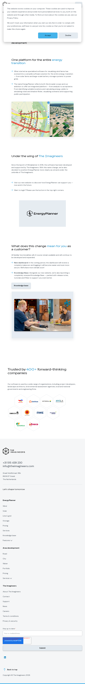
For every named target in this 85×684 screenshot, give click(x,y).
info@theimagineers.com (18, 466)
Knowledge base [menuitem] (9, 535)
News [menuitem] (5, 606)
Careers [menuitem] (6, 611)
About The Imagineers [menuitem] (12, 591)
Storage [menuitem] (6, 521)
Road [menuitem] (5, 554)
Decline (68, 35)
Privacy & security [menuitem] (10, 621)
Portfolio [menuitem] (6, 568)
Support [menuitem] (6, 601)
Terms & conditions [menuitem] (11, 616)
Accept (48, 35)
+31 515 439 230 (12, 462)
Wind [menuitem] (5, 506)
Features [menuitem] (6, 540)
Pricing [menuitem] (5, 526)
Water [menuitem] (5, 563)
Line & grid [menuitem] (7, 516)
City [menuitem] (4, 558)
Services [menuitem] (6, 530)
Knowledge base (21, 285)
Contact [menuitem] (6, 596)
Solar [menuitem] (5, 511)
